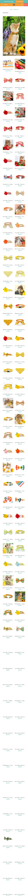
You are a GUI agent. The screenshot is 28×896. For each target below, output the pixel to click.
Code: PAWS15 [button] (19, 1)
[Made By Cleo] (14, 4)
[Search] (22, 4)
